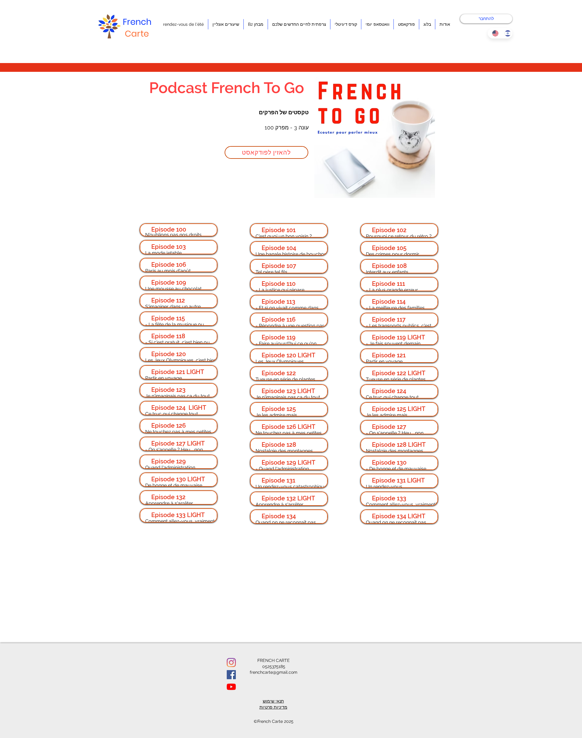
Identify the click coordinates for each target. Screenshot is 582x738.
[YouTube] (231, 686)
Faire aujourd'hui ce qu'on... (289, 343)
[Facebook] (231, 674)
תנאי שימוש (273, 701)
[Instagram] (231, 662)
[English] (494, 33)
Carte (137, 34)
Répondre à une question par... (292, 326)
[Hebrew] (506, 33)
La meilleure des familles (397, 308)
